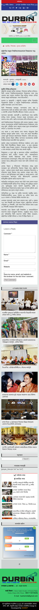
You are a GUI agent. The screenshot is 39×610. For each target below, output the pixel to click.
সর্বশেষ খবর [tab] (20, 475)
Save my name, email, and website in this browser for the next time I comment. (19, 275)
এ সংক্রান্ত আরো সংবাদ (20, 288)
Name (6, 255)
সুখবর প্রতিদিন (21, 46)
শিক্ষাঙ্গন (13, 46)
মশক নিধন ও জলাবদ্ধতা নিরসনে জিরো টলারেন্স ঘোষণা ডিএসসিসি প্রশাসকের (17, 423)
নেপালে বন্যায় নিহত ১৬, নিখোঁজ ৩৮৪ (24, 504)
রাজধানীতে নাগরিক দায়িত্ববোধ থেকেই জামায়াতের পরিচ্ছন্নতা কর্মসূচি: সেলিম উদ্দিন (18, 341)
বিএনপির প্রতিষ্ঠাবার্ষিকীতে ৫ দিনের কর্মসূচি (16, 367)
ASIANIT (25, 608)
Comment (8, 234)
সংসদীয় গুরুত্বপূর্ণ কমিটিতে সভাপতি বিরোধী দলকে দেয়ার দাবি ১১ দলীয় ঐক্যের (18, 314)
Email (6, 261)
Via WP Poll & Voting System (28, 555)
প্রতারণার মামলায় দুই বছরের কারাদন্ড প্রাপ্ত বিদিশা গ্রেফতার (18, 396)
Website (7, 267)
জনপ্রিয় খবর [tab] (20, 479)
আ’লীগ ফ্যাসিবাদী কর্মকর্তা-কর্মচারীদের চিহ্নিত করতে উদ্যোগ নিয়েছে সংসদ (19, 448)
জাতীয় (8, 46)
